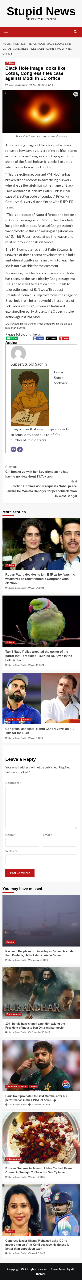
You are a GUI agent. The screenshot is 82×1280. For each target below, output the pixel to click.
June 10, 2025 (38, 1177)
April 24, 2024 (37, 588)
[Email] (13, 449)
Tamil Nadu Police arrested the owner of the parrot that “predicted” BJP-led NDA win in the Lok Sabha (38, 656)
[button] (6, 31)
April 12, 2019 (40, 84)
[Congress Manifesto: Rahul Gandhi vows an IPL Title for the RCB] (41, 698)
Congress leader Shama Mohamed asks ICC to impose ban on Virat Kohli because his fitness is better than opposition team (37, 1244)
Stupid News (41, 11)
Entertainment (13, 1014)
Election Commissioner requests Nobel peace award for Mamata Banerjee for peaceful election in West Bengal (42, 489)
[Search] (75, 32)
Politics (10, 63)
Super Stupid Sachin (18, 84)
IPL (18, 719)
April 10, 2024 (37, 665)
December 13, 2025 (40, 1032)
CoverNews (59, 1269)
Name (10, 834)
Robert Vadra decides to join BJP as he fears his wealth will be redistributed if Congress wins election (40, 579)
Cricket (10, 719)
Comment (13, 782)
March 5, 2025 (38, 1253)
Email (47, 834)
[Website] (20, 449)
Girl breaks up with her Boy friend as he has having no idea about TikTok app (36, 471)
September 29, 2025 (40, 1104)
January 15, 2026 (39, 960)
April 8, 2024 (37, 738)
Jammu (10, 942)
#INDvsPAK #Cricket (16, 1086)
